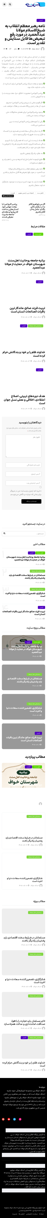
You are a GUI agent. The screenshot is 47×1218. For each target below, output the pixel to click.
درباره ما (41, 1214)
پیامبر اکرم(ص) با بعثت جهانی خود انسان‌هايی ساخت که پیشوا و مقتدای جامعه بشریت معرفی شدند (10, 212)
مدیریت (14, 1214)
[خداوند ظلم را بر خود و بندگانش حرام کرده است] (23, 335)
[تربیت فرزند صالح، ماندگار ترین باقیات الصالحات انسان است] (23, 290)
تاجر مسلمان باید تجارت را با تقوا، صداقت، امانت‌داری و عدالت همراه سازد (24, 1022)
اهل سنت (39, 193)
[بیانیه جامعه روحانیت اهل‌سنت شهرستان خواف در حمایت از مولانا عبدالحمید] (23, 243)
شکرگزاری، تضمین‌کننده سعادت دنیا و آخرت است (25, 595)
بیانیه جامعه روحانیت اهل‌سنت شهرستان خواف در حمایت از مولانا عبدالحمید (25, 264)
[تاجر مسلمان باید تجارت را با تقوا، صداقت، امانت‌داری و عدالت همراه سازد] (23, 1004)
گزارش (41, 20)
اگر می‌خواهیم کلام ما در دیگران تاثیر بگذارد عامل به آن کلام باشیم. (37, 209)
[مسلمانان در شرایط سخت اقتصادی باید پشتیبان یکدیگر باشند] (23, 823)
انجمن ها (22, 1214)
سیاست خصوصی (32, 1214)
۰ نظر (15, 49)
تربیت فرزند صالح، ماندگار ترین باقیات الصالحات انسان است (27, 310)
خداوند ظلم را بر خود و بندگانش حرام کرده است (24, 354)
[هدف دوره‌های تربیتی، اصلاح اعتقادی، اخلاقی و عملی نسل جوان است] (23, 378)
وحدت (12, 193)
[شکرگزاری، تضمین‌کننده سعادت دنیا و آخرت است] (23, 863)
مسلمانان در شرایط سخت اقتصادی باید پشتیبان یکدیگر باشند (27, 577)
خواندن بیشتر (22, 1154)
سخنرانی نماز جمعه (35, 326)
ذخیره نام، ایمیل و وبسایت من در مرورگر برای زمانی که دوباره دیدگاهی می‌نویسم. (25, 492)
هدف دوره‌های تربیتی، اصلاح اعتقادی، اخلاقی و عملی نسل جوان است (24, 399)
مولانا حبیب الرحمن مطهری (25, 193)
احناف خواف (35, 49)
